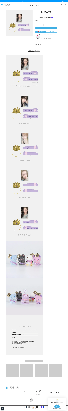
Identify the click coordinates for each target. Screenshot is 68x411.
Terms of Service (38, 388)
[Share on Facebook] (38, 45)
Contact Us (38, 394)
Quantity (46, 22)
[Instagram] (65, 1)
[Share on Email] (43, 45)
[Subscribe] (61, 389)
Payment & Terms (39, 391)
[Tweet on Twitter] (41, 45)
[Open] (2, 408)
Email (52, 388)
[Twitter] (62, 1)
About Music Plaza (25, 388)
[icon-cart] (66, 5)
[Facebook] (63, 1)
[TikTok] (66, 1)
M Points (23, 391)
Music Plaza (35, 408)
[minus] (44, 25)
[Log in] (64, 4)
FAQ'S (23, 390)
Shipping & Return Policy (40, 393)
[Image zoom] (19, 23)
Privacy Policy (38, 390)
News (23, 393)
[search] (62, 5)
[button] (46, 28)
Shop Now (37, 1)
